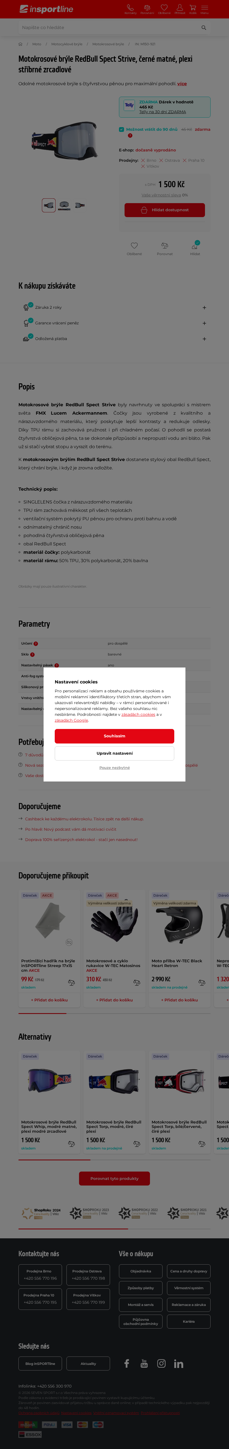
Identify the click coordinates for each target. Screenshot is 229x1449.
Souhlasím (114, 735)
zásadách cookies (138, 714)
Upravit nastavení (115, 753)
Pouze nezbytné (114, 767)
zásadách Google (71, 720)
